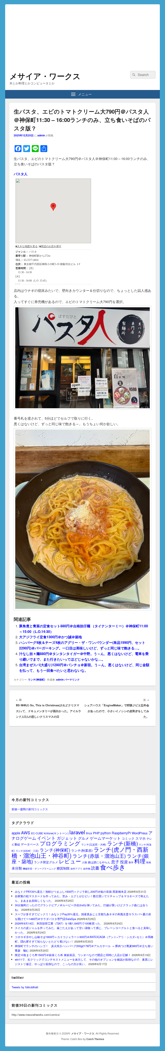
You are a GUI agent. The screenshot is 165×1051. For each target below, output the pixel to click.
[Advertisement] (82, 34)
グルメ (83, 838)
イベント (46, 838)
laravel (77, 832)
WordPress (140, 833)
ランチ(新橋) (122, 843)
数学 (131, 862)
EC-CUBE (37, 833)
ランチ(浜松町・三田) (27, 850)
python (106, 832)
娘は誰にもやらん (99, 862)
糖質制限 (63, 868)
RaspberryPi (121, 832)
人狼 (84, 862)
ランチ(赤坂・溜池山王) (99, 855)
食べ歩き (112, 866)
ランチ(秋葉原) (82, 850)
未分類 (17, 868)
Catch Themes (95, 1039)
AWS (25, 832)
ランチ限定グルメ (46, 862)
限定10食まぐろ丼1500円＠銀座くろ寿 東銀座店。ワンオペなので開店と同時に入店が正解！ (73, 955)
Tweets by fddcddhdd (25, 987)
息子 (115, 861)
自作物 (86, 868)
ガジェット (67, 838)
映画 (148, 862)
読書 (95, 868)
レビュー (70, 861)
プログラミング (60, 843)
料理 (139, 861)
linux (89, 833)
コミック (128, 838)
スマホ (140, 838)
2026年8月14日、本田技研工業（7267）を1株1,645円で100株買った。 (59, 923)
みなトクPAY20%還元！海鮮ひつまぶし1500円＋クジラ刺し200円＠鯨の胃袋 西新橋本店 (71, 892)
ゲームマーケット (105, 838)
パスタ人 (21, 173)
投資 (124, 861)
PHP (96, 833)
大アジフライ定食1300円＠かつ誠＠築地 (50, 636)
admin (41, 135)
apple (16, 832)
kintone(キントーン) (56, 833)
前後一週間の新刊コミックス (30, 809)
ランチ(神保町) (36, 679)
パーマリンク (72, 679)
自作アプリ (76, 868)
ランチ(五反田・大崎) (93, 844)
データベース (30, 844)
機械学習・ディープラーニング (39, 868)
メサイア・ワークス (45, 75)
